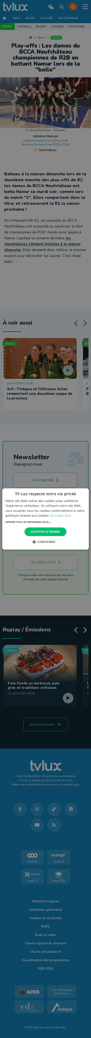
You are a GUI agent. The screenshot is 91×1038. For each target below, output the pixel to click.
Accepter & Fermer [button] (45, 532)
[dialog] (45, 519)
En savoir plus (60, 516)
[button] (46, 522)
